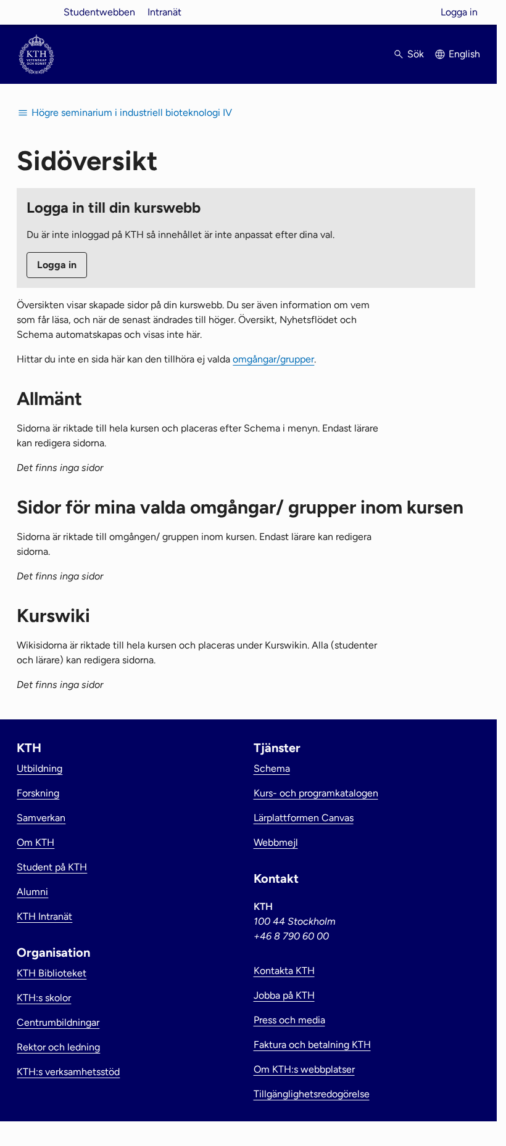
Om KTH (35, 842)
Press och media (289, 1020)
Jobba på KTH (284, 995)
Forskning (38, 793)
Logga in (459, 12)
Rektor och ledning (58, 1047)
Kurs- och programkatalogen (316, 793)
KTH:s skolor (44, 998)
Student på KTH (52, 867)
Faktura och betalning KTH (312, 1044)
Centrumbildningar (58, 1022)
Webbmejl (276, 842)
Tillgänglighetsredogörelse (312, 1094)
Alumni (32, 892)
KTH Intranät (44, 916)
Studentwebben (99, 12)
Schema (272, 768)
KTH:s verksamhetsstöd (68, 1072)
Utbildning (39, 768)
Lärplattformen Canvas (304, 818)
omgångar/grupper (273, 359)
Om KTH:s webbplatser (304, 1069)
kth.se (36, 12)
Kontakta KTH (284, 970)
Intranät (164, 12)
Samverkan (41, 818)
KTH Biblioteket (51, 973)
